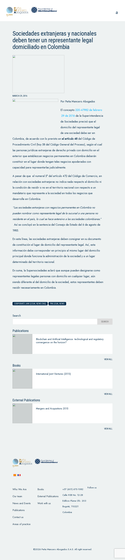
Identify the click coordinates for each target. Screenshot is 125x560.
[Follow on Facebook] (91, 493)
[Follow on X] (98, 493)
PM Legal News (57, 303)
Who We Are (19, 489)
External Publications (48, 496)
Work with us (44, 503)
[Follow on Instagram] (106, 493)
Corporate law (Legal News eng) (30, 303)
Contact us (17, 517)
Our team (17, 496)
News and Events (21, 503)
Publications (18, 510)
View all (108, 359)
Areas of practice (21, 524)
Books (41, 489)
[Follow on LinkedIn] (91, 501)
